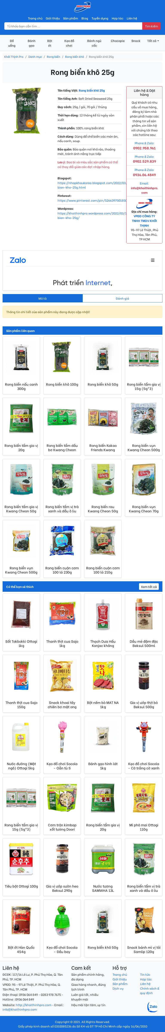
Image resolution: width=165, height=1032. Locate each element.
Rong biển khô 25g (92, 90)
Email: (144, 188)
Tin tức (145, 974)
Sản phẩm (70, 18)
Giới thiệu (53, 18)
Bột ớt (49, 43)
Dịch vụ (118, 988)
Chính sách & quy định (149, 990)
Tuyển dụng (100, 18)
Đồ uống (11, 43)
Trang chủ (35, 18)
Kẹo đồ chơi (69, 43)
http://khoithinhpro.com (33, 1004)
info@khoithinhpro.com (20, 1009)
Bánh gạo (31, 43)
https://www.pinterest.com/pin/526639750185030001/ (97, 200)
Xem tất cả (149, 586)
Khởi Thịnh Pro (13, 56)
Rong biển (53, 56)
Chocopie (118, 40)
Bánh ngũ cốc (94, 43)
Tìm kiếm (151, 26)
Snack (135, 40)
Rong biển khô (74, 56)
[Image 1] (27, 130)
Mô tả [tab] (42, 298)
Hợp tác (117, 18)
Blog (84, 18)
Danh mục (35, 56)
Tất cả (151, 40)
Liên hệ (132, 18)
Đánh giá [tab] (122, 298)
